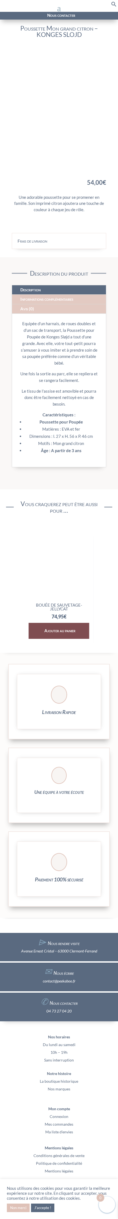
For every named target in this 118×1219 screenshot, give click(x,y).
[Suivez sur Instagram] (13, 15)
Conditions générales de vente (59, 1155)
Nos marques (59, 1089)
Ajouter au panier (59, 630)
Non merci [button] (18, 1208)
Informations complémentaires (46, 299)
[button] (114, 5)
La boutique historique (59, 1081)
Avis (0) (27, 308)
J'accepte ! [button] (42, 1208)
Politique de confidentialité (59, 1163)
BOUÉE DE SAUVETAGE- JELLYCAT (59, 606)
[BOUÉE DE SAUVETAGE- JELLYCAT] (58, 597)
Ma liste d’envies (59, 1132)
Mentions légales (59, 1171)
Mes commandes (59, 1124)
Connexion (59, 1116)
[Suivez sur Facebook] (7, 15)
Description (30, 289)
